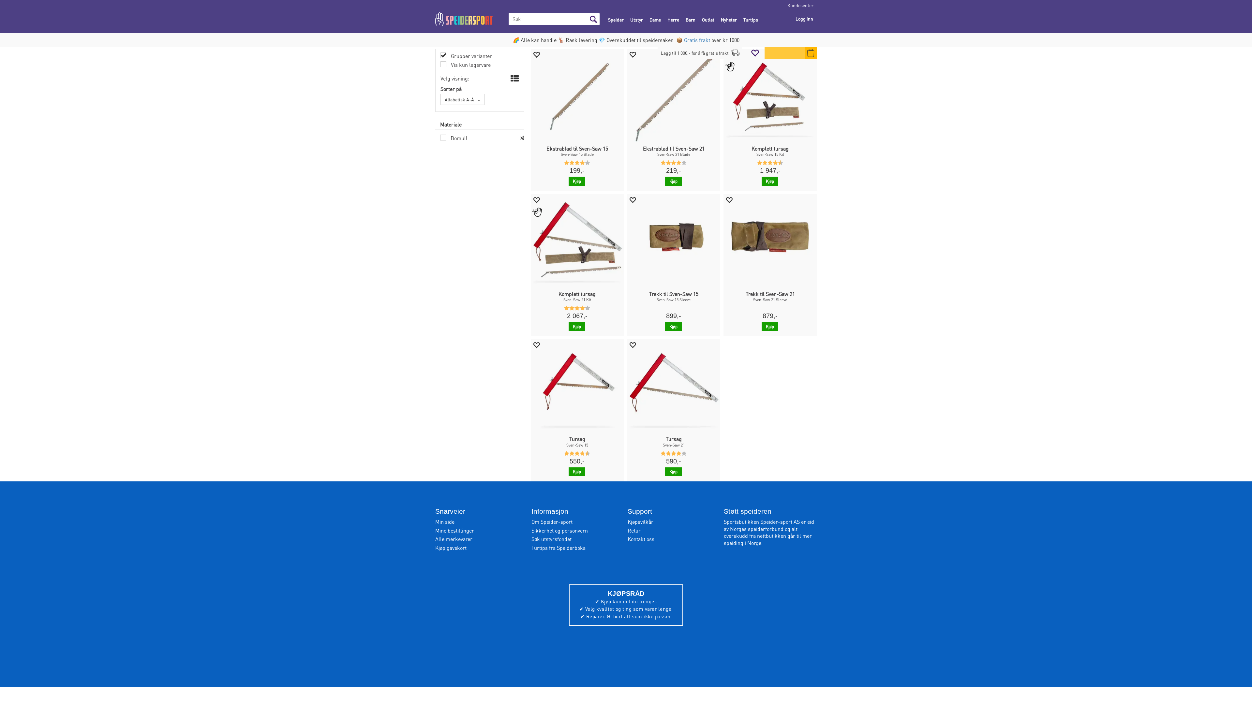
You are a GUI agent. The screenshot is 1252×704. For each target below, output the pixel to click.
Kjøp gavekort (451, 547)
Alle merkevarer (453, 538)
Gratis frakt (697, 40)
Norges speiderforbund (756, 528)
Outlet (708, 19)
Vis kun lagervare (470, 64)
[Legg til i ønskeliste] (536, 54)
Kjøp (577, 181)
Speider (616, 19)
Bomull (458, 138)
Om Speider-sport (552, 521)
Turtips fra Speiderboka (558, 547)
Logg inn (804, 19)
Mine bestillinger (454, 530)
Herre (673, 19)
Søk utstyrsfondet (551, 538)
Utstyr (636, 19)
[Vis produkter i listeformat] (514, 78)
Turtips (750, 19)
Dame (655, 19)
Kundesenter (800, 5)
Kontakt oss (641, 538)
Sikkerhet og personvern (559, 530)
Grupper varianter (471, 55)
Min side (445, 521)
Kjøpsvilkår (640, 521)
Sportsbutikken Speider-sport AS (762, 521)
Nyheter (729, 19)
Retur (634, 530)
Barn (690, 19)
